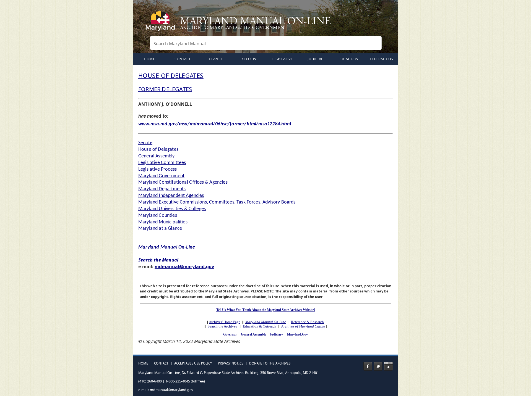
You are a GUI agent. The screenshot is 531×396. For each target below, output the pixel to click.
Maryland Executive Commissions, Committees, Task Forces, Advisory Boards (217, 202)
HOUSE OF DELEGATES (171, 76)
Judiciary (276, 334)
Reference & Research (307, 322)
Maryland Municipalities (163, 222)
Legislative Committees (162, 162)
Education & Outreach (259, 326)
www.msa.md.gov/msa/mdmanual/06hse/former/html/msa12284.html (214, 124)
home (149, 58)
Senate (145, 143)
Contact (183, 58)
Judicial (315, 58)
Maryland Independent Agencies (171, 195)
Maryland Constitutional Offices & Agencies (183, 182)
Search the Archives (222, 326)
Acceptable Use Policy (193, 363)
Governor (230, 334)
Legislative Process (157, 169)
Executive (249, 58)
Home (143, 363)
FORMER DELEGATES (165, 89)
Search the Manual (158, 260)
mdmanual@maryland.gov (184, 266)
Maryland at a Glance (160, 228)
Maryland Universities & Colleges (172, 209)
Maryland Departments (162, 189)
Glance (216, 58)
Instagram (388, 366)
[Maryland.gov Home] (161, 23)
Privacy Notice (230, 363)
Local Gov (348, 58)
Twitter (378, 366)
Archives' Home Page (224, 322)
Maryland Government (161, 176)
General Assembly (156, 156)
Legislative (282, 58)
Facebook (367, 366)
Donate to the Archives (269, 363)
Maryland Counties (157, 215)
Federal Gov (382, 58)
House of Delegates (158, 149)
